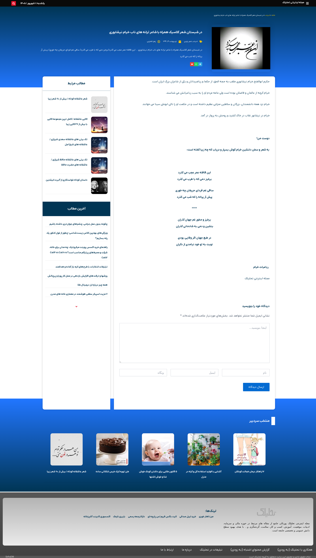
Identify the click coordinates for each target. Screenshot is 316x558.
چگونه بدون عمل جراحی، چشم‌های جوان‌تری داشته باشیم (78, 224)
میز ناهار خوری (206, 516)
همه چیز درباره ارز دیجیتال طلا (93, 284)
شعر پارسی (188, 41)
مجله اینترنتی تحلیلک (293, 2)
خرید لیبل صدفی (187, 516)
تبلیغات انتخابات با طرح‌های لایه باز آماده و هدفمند (81, 266)
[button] (307, 3)
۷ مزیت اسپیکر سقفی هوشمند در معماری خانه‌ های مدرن (79, 294)
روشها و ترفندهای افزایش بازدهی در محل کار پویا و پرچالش (78, 276)
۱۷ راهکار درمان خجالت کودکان (249, 471)
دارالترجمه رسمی (136, 516)
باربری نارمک (119, 516)
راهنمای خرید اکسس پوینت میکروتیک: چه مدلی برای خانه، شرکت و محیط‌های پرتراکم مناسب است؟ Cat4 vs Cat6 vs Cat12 (78, 252)
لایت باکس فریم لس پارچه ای (162, 516)
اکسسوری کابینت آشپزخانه (96, 516)
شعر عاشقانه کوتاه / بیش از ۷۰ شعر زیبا (67, 98)
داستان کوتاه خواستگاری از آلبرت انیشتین (66, 180)
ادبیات (267, 15)
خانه (273, 15)
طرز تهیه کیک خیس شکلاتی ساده (112, 471)
